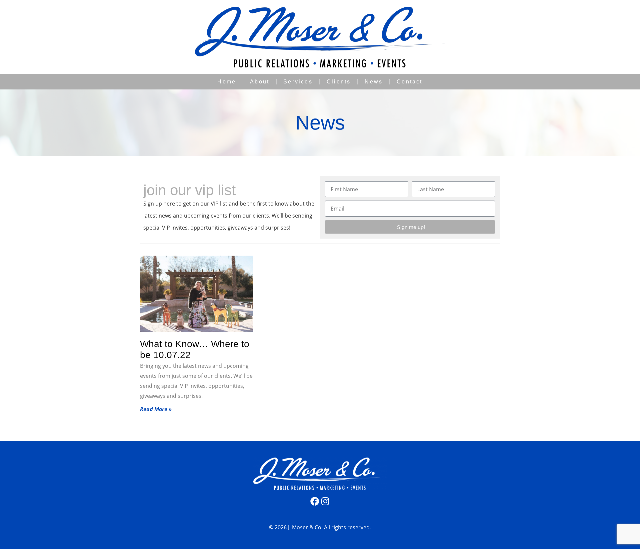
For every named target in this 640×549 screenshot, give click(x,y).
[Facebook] (314, 501)
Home (226, 81)
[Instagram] (325, 501)
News (374, 81)
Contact (409, 81)
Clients (339, 81)
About (259, 81)
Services (298, 81)
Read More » (156, 409)
